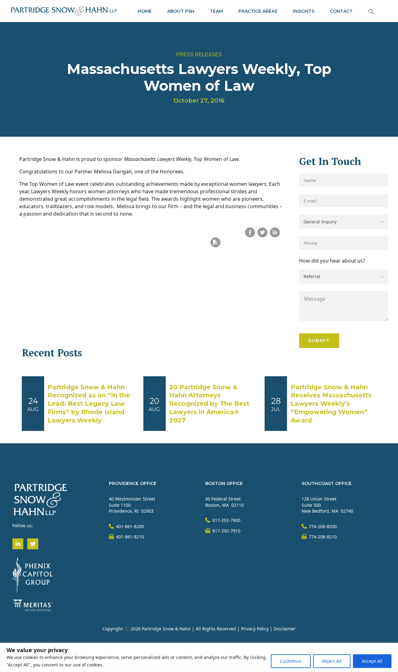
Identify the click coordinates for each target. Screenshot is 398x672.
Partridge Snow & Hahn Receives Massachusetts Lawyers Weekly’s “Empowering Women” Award (331, 403)
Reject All (331, 661)
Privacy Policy (255, 629)
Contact (341, 11)
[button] (371, 11)
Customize (291, 661)
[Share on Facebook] (250, 232)
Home (145, 11)
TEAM (216, 11)
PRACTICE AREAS (257, 11)
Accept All (372, 661)
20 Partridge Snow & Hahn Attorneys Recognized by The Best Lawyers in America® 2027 (209, 403)
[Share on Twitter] (262, 232)
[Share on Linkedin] (275, 232)
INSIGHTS (303, 11)
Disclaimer (285, 629)
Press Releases (199, 54)
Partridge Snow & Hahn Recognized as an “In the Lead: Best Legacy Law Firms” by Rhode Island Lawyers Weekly (89, 403)
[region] (199, 657)
